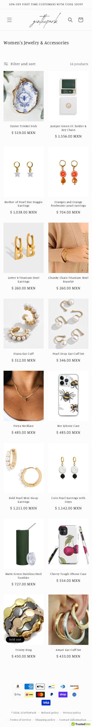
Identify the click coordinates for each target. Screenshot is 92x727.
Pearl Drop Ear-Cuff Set (68, 353)
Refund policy (50, 712)
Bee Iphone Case (68, 425)
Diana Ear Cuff (23, 353)
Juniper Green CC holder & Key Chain (68, 128)
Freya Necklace (23, 425)
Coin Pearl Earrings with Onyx (68, 499)
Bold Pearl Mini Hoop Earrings (23, 499)
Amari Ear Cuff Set (68, 650)
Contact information (72, 719)
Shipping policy (45, 719)
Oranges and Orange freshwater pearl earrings (68, 203)
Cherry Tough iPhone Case (68, 574)
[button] (9, 20)
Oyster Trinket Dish (23, 126)
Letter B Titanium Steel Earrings (23, 279)
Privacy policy (72, 712)
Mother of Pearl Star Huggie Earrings (23, 203)
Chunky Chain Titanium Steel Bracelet (68, 279)
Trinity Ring (23, 650)
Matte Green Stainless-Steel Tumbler (23, 575)
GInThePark (28, 712)
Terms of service (20, 719)
